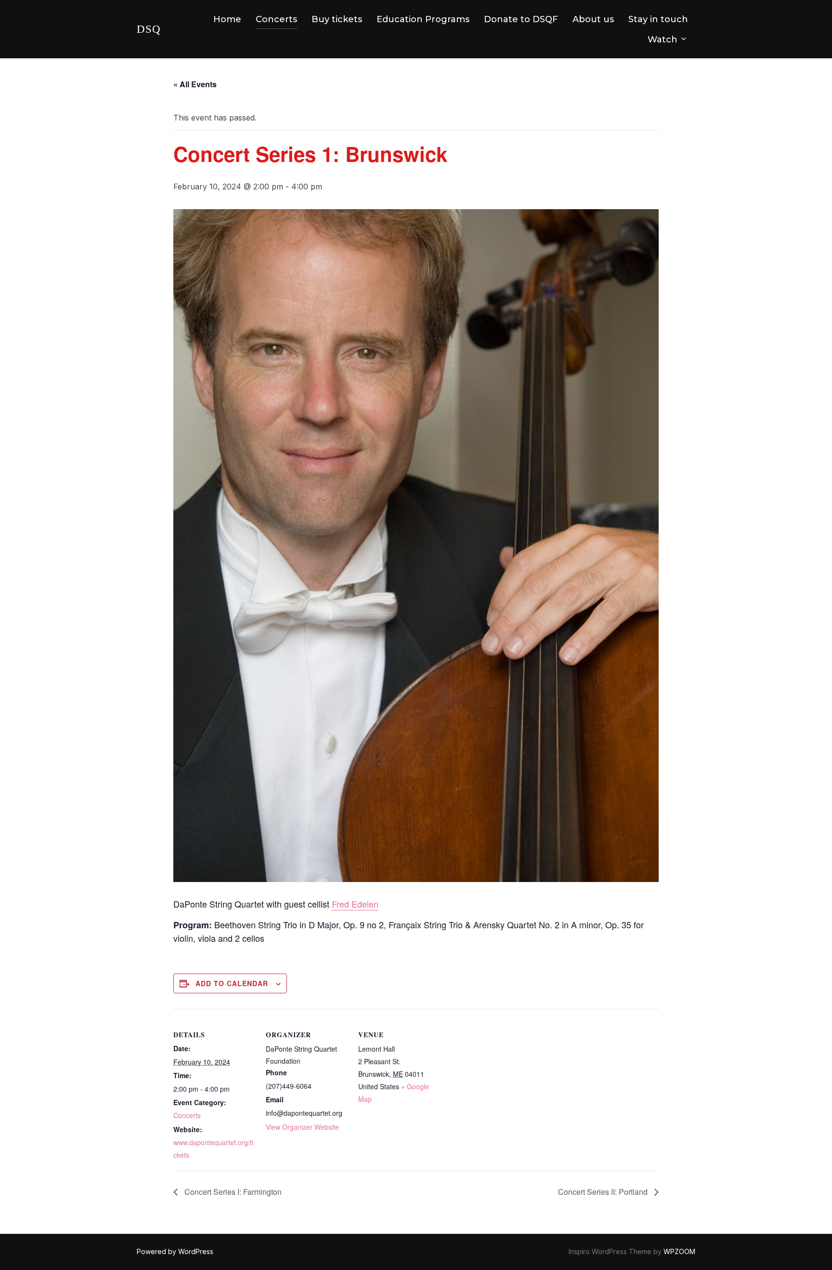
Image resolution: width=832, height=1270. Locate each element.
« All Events (195, 84)
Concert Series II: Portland (604, 1191)
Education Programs (423, 19)
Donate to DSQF (521, 19)
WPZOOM (679, 1251)
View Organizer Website (302, 1127)
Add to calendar (231, 983)
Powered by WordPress (175, 1251)
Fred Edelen (355, 903)
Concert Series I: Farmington (232, 1191)
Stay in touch (658, 19)
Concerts (276, 19)
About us (593, 19)
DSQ (149, 29)
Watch (662, 39)
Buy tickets (337, 19)
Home (227, 19)
